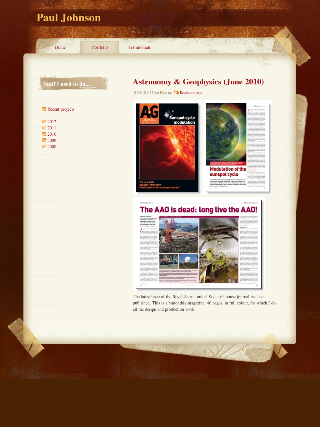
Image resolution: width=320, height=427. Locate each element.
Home (60, 47)
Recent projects (191, 92)
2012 (52, 121)
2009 (52, 140)
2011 (52, 128)
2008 (52, 146)
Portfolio (100, 47)
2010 (52, 134)
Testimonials (139, 47)
